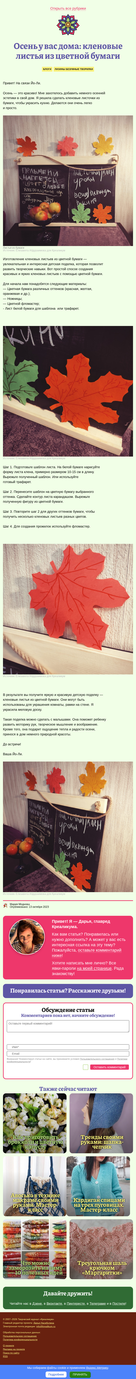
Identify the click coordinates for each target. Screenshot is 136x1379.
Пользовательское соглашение (20, 1336)
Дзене (37, 1303)
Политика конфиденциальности (20, 1339)
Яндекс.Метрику (97, 1368)
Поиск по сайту (11, 1353)
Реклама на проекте (14, 1349)
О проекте (8, 1345)
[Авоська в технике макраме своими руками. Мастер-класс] (35, 1186)
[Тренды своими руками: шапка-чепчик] (101, 1123)
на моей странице (94, 968)
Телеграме (98, 1303)
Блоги (47, 69)
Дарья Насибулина (44, 1323)
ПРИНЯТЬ (80, 1374)
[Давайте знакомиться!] (27, 937)
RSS (5, 1356)
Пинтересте (76, 1303)
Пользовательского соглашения (97, 1059)
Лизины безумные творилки (74, 69)
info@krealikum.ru (45, 1326)
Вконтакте (54, 1303)
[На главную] (68, 34)
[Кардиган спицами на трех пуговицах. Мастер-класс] (98, 1186)
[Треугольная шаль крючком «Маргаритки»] (101, 1249)
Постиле (118, 1303)
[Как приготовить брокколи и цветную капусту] (35, 1123)
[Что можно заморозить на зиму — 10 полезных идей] (35, 1249)
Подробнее (56, 1374)
